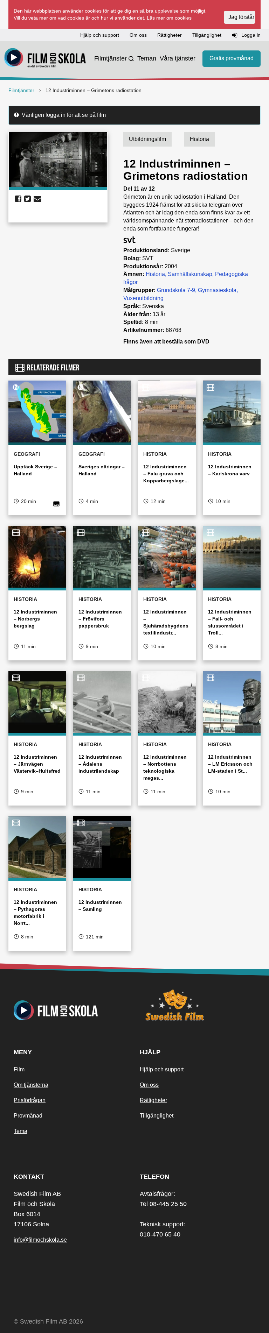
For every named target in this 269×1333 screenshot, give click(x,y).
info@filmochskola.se (40, 1240)
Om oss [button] (138, 35)
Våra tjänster (177, 58)
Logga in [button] (250, 35)
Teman (146, 58)
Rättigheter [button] (169, 35)
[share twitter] (27, 199)
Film (19, 1069)
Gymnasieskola (217, 290)
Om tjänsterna (31, 1085)
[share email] (37, 199)
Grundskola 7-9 (176, 290)
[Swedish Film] (197, 1005)
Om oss (149, 1085)
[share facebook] (18, 199)
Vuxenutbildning (143, 298)
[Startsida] (45, 58)
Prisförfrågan (30, 1100)
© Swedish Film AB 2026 (48, 1321)
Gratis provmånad (231, 58)
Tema (20, 1131)
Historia (155, 274)
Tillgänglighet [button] (206, 35)
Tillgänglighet (156, 1116)
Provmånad (28, 1116)
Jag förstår (241, 17)
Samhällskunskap (190, 274)
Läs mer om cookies (169, 18)
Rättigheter (153, 1100)
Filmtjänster (110, 58)
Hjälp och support (162, 1069)
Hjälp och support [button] (99, 35)
